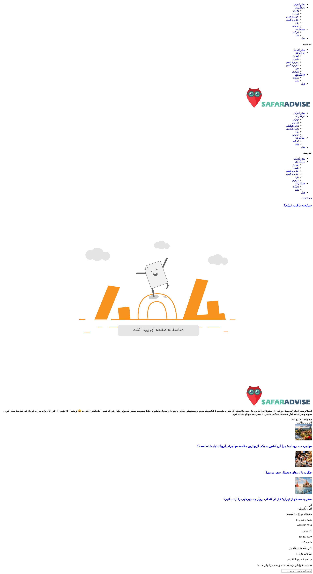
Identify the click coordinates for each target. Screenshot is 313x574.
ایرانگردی (300, 7)
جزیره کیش (292, 19)
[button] (156, 43)
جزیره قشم (292, 16)
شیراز (295, 13)
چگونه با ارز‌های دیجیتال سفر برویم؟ (289, 472)
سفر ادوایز (299, 4)
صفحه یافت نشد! (298, 205)
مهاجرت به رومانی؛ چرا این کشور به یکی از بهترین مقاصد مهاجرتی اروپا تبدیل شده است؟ (254, 446)
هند (297, 35)
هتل (303, 38)
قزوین (295, 25)
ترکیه (296, 32)
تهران (296, 10)
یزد (297, 22)
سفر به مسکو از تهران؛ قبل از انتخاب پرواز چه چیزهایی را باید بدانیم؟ (268, 499)
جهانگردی (300, 29)
